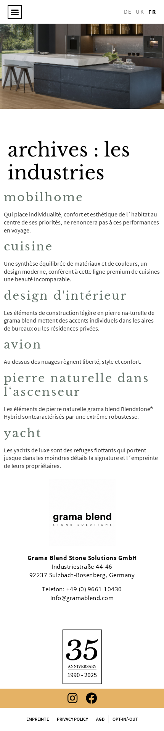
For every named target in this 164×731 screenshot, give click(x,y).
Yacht (23, 433)
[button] (15, 12)
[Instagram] (72, 698)
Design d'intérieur (65, 296)
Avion (23, 344)
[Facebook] (91, 698)
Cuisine (28, 246)
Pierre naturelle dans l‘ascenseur (77, 385)
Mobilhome (44, 197)
